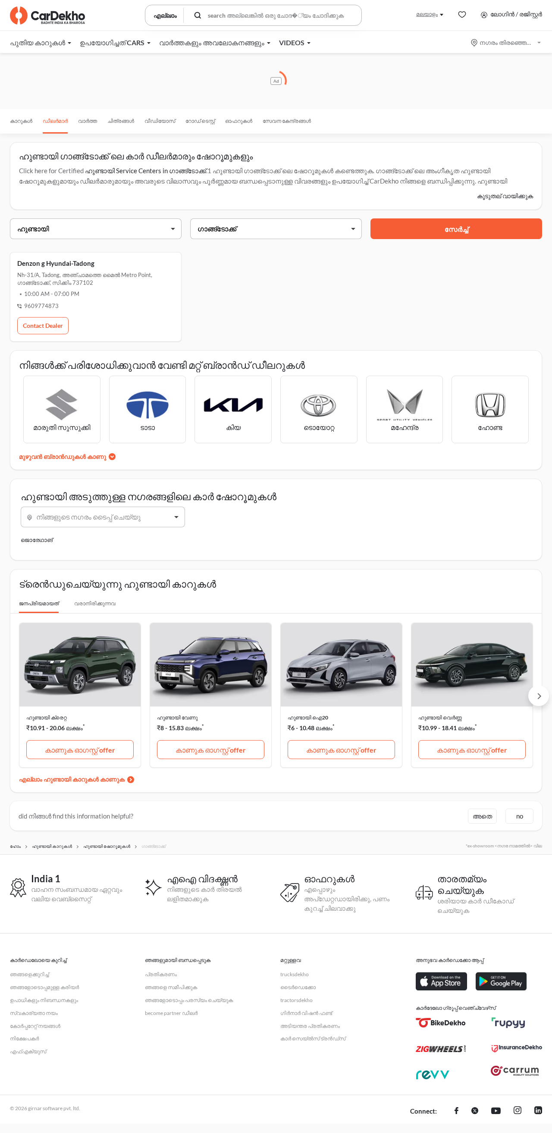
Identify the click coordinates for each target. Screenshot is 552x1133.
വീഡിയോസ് (159, 121)
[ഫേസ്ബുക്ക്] (456, 1111)
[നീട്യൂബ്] (496, 1111)
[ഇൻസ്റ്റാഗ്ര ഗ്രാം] (517, 1111)
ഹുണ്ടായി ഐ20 (308, 717)
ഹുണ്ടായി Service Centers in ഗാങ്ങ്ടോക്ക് (145, 170)
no (519, 816)
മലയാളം (427, 14)
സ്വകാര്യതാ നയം (34, 1013)
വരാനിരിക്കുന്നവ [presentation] (95, 603)
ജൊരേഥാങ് (37, 539)
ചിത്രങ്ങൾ (120, 121)
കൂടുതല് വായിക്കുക (505, 195)
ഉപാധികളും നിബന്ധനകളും (44, 1000)
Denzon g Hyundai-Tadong (55, 263)
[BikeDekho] (441, 1022)
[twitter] (474, 1111)
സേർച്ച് (456, 229)
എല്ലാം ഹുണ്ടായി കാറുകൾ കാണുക (72, 779)
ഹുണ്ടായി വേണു (177, 717)
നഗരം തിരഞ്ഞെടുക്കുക (506, 42)
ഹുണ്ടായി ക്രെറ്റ (46, 717)
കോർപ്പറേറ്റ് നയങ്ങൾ (35, 1026)
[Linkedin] (538, 1111)
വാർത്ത (87, 121)
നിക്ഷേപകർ (24, 1038)
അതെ (482, 816)
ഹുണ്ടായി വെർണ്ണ (440, 717)
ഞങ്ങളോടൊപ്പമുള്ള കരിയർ (44, 987)
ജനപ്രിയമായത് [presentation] (39, 603)
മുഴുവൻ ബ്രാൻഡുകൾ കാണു (62, 456)
